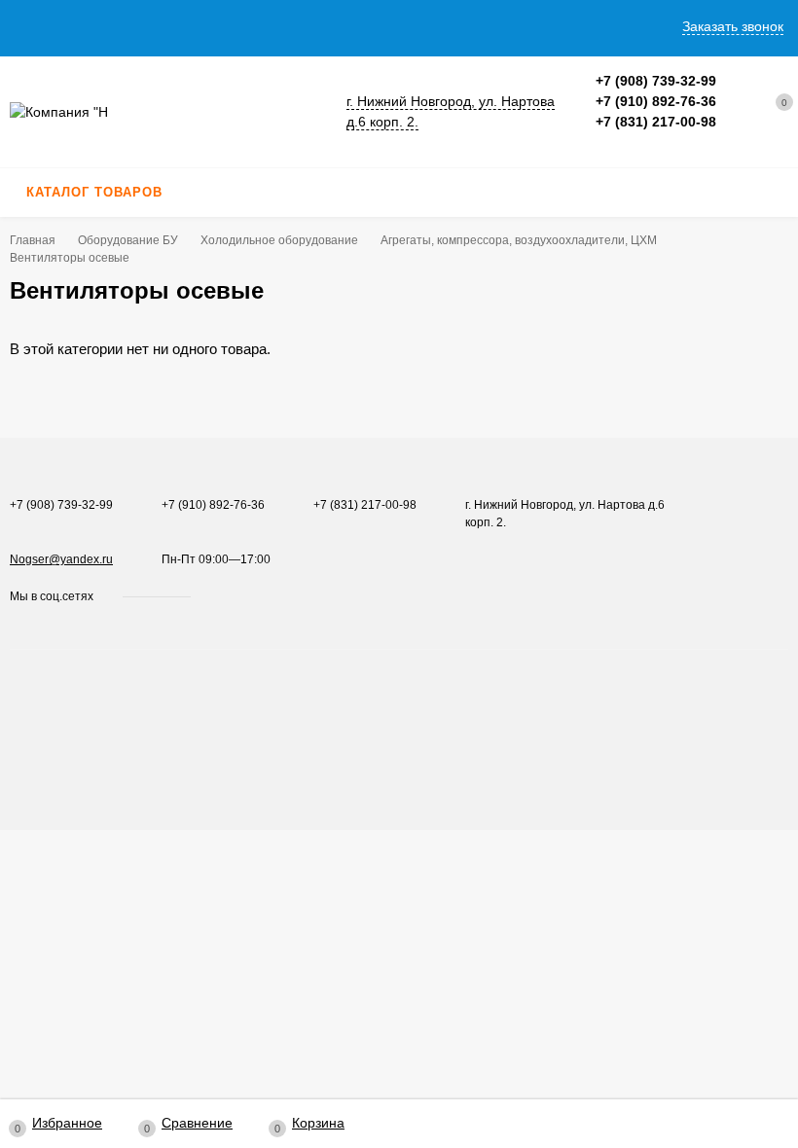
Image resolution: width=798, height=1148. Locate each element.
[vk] (219, 596)
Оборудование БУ (128, 240)
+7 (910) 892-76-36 (656, 101)
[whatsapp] (238, 596)
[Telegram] (626, 142)
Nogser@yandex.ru (61, 559)
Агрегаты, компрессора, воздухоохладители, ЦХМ (519, 240)
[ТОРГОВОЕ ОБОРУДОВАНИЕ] (166, 111)
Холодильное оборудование (279, 240)
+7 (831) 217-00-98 (656, 121)
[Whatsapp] (602, 142)
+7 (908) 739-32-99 (656, 81)
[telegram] (256, 596)
